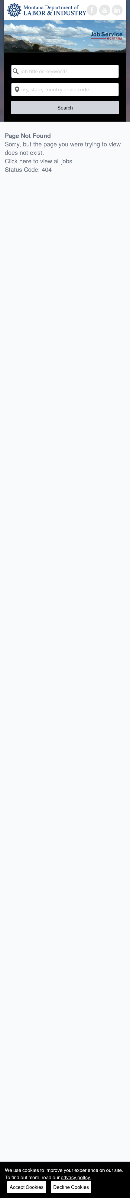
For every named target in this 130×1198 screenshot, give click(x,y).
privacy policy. (76, 1177)
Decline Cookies (71, 1186)
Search (65, 107)
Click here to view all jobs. (39, 161)
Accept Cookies (27, 1186)
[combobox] (65, 71)
